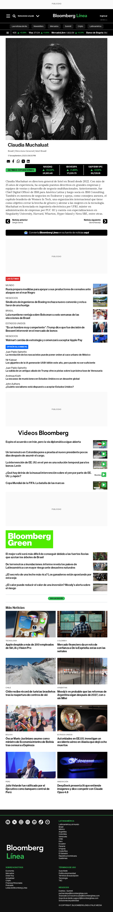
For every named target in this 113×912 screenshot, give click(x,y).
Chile (61, 839)
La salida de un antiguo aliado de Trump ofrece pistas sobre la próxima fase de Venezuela (54, 370)
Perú (60, 841)
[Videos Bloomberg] (56, 433)
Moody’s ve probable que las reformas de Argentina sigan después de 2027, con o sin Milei (82, 695)
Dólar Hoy (10, 876)
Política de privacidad (67, 873)
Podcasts (9, 885)
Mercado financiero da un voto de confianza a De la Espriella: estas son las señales (81, 648)
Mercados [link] (54, 26)
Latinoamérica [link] (95, 26)
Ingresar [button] (103, 16)
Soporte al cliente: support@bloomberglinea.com (78, 898)
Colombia (63, 834)
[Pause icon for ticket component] (7, 32)
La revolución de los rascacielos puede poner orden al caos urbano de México (48, 354)
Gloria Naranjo (95, 222)
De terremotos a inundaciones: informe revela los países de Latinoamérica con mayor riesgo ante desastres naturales (41, 566)
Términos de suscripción (68, 876)
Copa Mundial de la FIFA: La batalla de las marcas (35, 483)
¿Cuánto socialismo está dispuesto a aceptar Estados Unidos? (40, 386)
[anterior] (8, 221)
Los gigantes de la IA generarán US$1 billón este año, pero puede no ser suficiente (50, 362)
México (62, 829)
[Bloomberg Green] (56, 539)
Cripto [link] (80, 26)
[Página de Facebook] (8, 822)
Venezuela (63, 836)
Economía (10, 871)
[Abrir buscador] (14, 16)
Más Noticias (15, 608)
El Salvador (63, 853)
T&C (60, 880)
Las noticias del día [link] (19, 26)
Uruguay (62, 848)
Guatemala (63, 858)
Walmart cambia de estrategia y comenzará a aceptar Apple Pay (44, 340)
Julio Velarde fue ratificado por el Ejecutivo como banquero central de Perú (27, 789)
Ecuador (62, 844)
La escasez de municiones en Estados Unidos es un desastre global (43, 378)
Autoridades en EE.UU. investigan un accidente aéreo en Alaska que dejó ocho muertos (82, 742)
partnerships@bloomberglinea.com (73, 893)
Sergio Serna (17, 222)
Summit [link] (68, 26)
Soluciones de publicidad (69, 900)
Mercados (10, 873)
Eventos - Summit (66, 891)
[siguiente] (105, 221)
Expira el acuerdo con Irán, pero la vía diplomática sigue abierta (43, 441)
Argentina (63, 832)
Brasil (61, 827)
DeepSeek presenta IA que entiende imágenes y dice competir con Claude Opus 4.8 (80, 789)
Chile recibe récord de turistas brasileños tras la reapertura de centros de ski (30, 693)
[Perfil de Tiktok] (41, 822)
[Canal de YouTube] (21, 822)
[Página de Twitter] (14, 822)
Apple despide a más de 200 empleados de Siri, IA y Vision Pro (30, 646)
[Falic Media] (103, 20)
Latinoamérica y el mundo (69, 824)
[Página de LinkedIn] (34, 822)
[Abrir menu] (8, 16)
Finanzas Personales (14, 883)
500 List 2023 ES (56, 598)
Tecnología (63, 878)
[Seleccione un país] (37, 16)
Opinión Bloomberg (17, 347)
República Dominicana (68, 856)
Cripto (8, 880)
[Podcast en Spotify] (47, 822)
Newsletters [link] (38, 26)
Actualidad (10, 878)
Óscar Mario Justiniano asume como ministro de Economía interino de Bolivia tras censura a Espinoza (30, 742)
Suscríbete (63, 871)
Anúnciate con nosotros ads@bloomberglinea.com (79, 896)
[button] (8, 161)
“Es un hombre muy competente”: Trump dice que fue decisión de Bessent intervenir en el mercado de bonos (45, 329)
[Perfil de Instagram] (27, 822)
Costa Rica (63, 851)
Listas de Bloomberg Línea (16, 888)
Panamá (62, 846)
